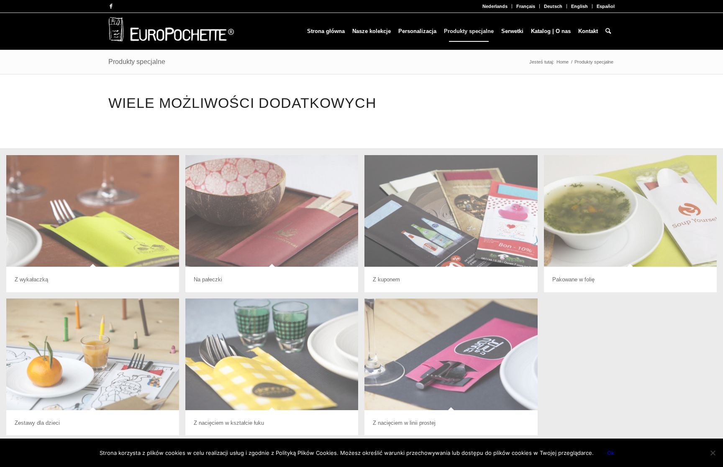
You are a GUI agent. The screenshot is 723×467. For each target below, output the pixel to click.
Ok (610, 452)
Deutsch (553, 6)
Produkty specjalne (136, 61)
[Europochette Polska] (171, 31)
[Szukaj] (608, 31)
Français (525, 6)
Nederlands (495, 6)
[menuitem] (495, 6)
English (579, 6)
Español (606, 6)
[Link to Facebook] (111, 6)
